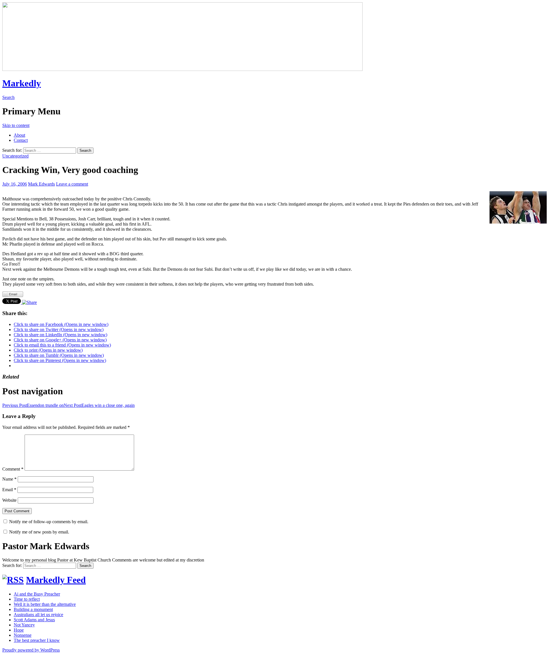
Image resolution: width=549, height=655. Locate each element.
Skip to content (15, 125)
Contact (21, 140)
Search (8, 97)
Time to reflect (27, 599)
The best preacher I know (37, 640)
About (19, 135)
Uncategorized (15, 156)
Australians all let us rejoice (38, 614)
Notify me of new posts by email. (39, 531)
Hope (19, 630)
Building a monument (33, 609)
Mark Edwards (41, 184)
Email (9, 489)
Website (9, 500)
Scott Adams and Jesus (34, 619)
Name (9, 479)
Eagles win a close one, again (99, 405)
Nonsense (22, 635)
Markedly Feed (56, 580)
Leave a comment (72, 184)
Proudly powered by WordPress (31, 650)
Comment (12, 469)
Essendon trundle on (33, 405)
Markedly (21, 83)
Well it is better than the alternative (45, 604)
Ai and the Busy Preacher (37, 594)
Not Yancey (24, 624)
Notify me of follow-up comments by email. (48, 521)
